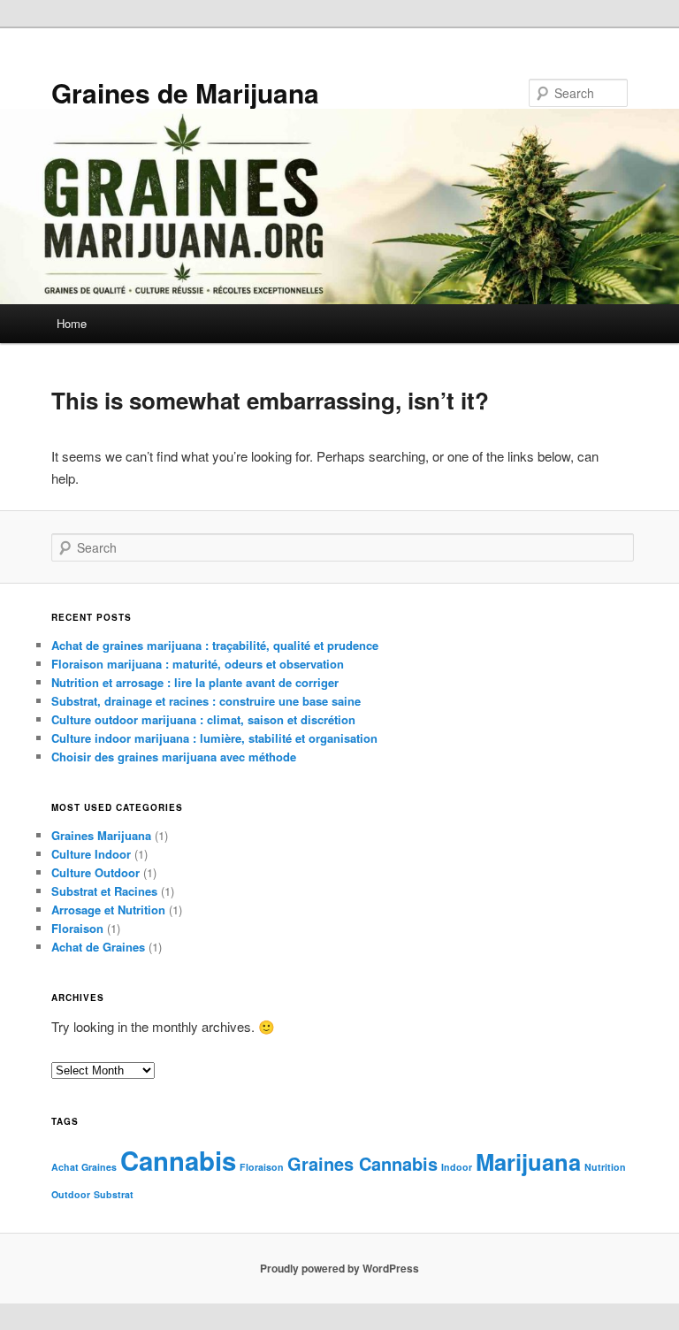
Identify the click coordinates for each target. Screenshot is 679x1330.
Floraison (77, 928)
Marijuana (528, 1161)
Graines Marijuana (101, 835)
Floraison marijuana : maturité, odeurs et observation (197, 663)
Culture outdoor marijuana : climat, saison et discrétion (203, 719)
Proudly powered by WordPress (339, 1268)
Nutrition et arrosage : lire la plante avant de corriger (195, 682)
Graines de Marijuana (185, 92)
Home (72, 323)
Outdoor (70, 1194)
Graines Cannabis (362, 1163)
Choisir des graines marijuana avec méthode (173, 756)
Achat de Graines (98, 946)
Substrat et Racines (104, 891)
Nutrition (605, 1166)
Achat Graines (84, 1166)
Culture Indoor (91, 853)
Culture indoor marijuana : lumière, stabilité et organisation (214, 738)
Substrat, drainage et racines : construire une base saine (206, 700)
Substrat (114, 1194)
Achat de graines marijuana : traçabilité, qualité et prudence (214, 645)
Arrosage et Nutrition (108, 909)
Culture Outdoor (95, 872)
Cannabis (178, 1160)
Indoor (456, 1166)
